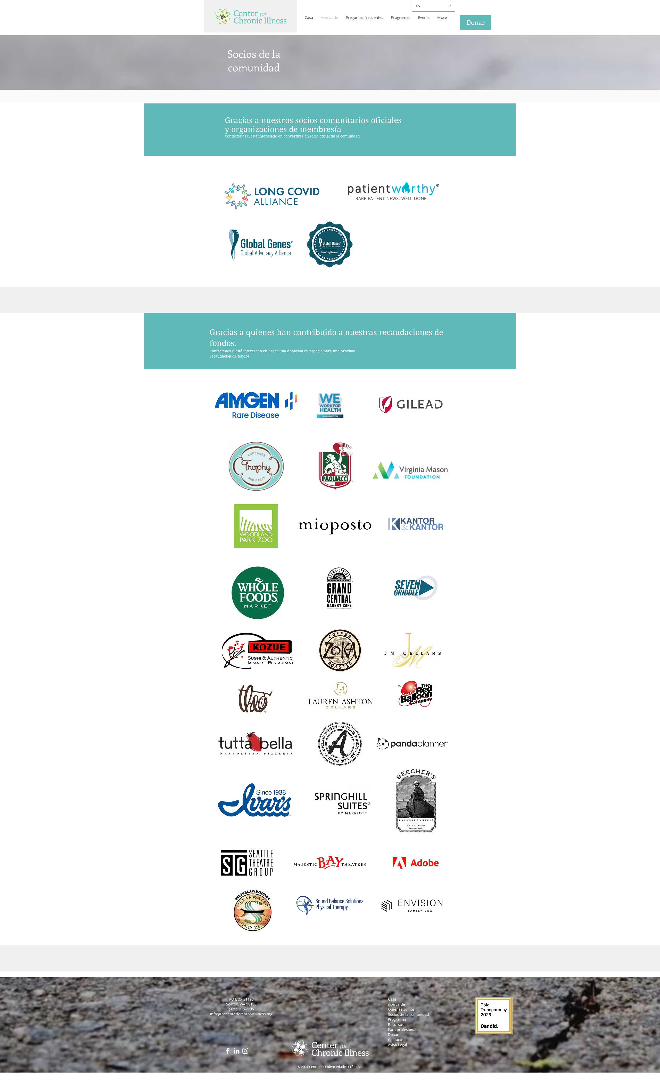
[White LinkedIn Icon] (237, 1051)
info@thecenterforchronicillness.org (241, 1013)
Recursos (396, 1024)
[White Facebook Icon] (228, 1051)
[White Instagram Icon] (245, 1051)
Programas (397, 1019)
